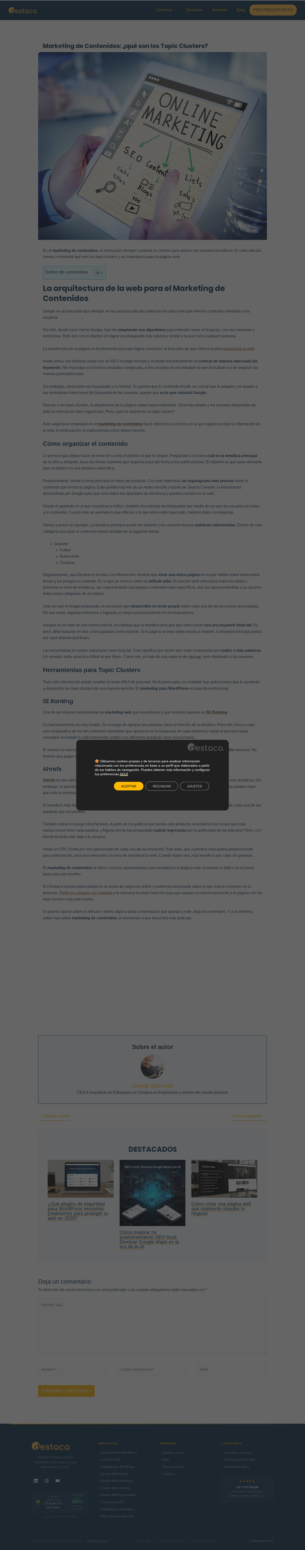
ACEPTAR (128, 786)
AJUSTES (194, 786)
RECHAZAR (162, 786)
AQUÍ (124, 774)
